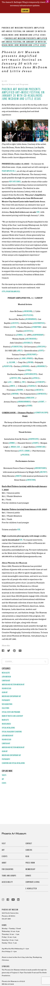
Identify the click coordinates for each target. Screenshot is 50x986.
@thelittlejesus (28, 315)
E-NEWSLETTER (31, 888)
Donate (28, 875)
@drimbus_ (12, 443)
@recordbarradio (30, 319)
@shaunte (35, 443)
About (4, 862)
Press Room (30, 862)
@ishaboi (29, 405)
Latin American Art (7, 735)
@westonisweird (30, 338)
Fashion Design (6, 688)
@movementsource (40, 468)
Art (3, 779)
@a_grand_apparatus (26, 358)
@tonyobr (30, 362)
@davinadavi (25, 366)
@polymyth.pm (7, 366)
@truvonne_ (20, 389)
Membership (30, 869)
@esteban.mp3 (40, 382)
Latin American (6, 676)
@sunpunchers (41, 393)
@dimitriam (14, 393)
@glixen (12, 327)
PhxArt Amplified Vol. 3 (9, 171)
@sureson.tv (39, 389)
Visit (4, 843)
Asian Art (5, 692)
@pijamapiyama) (36, 327)
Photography (6, 700)
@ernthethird (30, 480)
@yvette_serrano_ (24, 450)
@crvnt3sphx (41, 346)
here (38, 212)
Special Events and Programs (11, 712)
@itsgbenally (31, 386)
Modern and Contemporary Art (11, 696)
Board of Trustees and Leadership (12, 716)
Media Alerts (6, 672)
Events (4, 783)
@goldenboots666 (38, 323)
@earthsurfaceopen (30, 374)
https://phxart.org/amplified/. (11, 291)
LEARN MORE (25, 10)
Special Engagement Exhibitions (12, 731)
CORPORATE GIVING (33, 882)
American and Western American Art (13, 684)
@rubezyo (18, 476)
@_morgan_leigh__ (15, 446)
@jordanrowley (41, 366)
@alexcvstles (28, 331)
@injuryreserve (33, 439)
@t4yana (27, 370)
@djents (40, 350)
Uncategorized (6, 723)
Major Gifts (5, 719)
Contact (29, 843)
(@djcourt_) (41, 401)
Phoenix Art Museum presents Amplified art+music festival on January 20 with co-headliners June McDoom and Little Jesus (24, 31)
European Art (6, 680)
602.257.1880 (6, 919)
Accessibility (7, 882)
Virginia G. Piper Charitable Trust (23, 973)
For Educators (7, 869)
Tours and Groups (9, 875)
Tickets (4, 775)
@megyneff (43, 472)
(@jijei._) (10, 382)
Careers (29, 850)
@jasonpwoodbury (37, 334)
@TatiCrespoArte (31, 354)
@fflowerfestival (16, 346)
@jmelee (19, 350)
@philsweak (25, 454)
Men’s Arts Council (15, 181)
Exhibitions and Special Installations (13, 763)
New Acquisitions (7, 704)
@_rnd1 (23, 382)
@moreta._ (13, 386)
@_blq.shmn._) (12, 362)
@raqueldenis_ (30, 397)
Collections (5, 708)
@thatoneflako (40, 446)
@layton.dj (35, 378)
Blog (27, 856)
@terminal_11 (20, 334)
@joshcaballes (27, 342)
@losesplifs (15, 323)
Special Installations (8, 727)
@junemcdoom (27, 311)
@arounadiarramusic (23, 401)
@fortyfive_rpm (15, 378)
